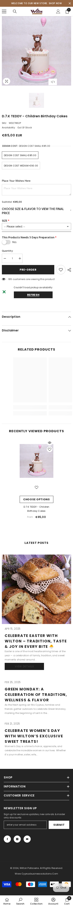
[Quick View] (49, 443)
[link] (20, 901)
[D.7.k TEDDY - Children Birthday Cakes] (36, 461)
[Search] (15, 11)
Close (69, 3)
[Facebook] (7, 839)
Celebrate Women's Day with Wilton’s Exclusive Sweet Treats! (34, 736)
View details (24, 666)
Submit (59, 825)
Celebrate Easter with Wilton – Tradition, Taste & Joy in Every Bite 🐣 (36, 641)
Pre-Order (28, 270)
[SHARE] (68, 269)
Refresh (33, 295)
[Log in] (58, 11)
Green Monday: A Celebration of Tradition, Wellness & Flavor (36, 694)
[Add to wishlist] (61, 269)
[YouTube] (27, 839)
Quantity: (7, 250)
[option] (36, 51)
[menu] (4, 11)
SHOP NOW (55, 3)
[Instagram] (17, 839)
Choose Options (36, 499)
